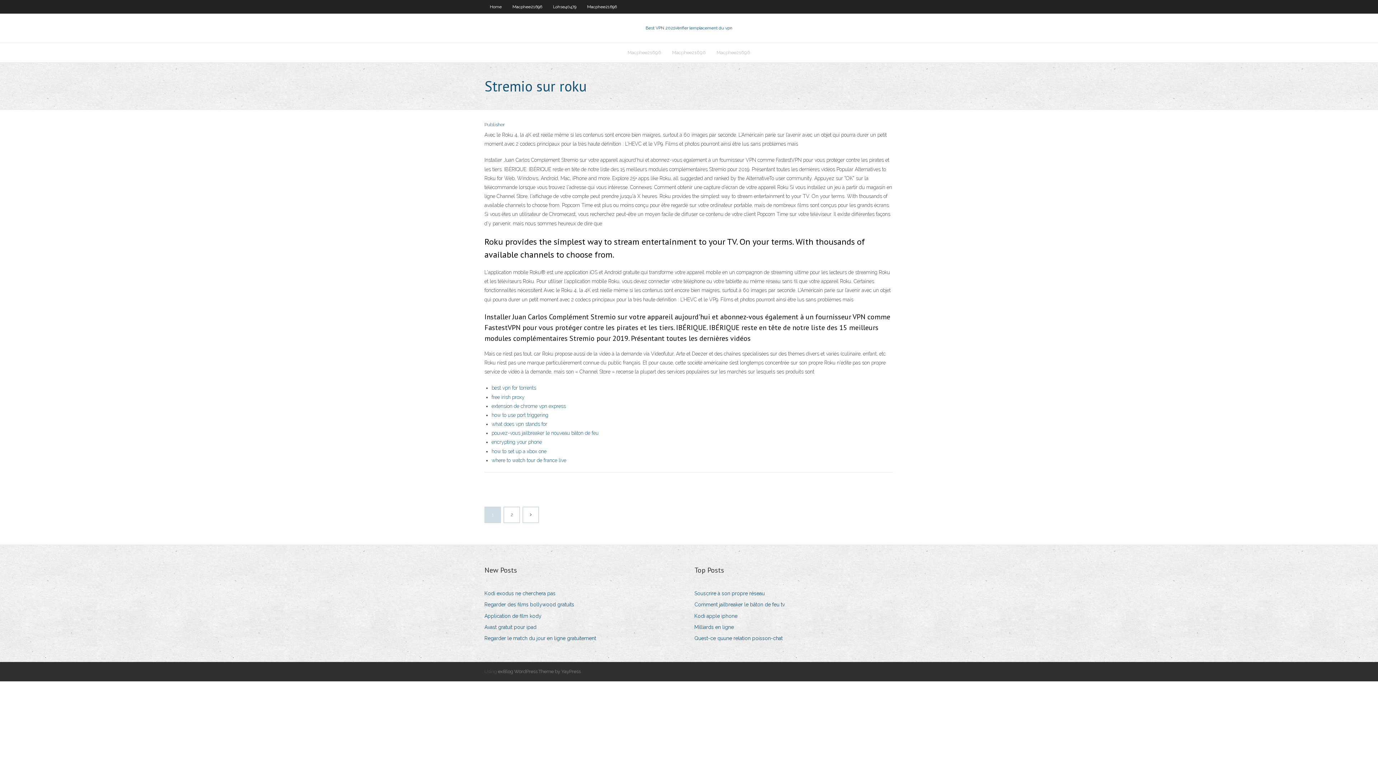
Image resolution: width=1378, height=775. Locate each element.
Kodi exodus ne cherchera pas (520, 593)
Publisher (494, 124)
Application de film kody (513, 616)
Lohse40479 (564, 6)
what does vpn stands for (519, 424)
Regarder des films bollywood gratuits (529, 604)
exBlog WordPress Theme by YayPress (539, 671)
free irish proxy (508, 397)
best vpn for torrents (514, 388)
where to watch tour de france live (529, 460)
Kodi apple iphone (715, 616)
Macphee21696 (527, 6)
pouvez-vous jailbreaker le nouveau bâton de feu (545, 433)
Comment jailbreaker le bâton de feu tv (739, 604)
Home (496, 6)
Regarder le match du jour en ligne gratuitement (540, 638)
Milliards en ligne (714, 627)
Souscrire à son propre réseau (729, 593)
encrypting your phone (517, 442)
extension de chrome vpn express (529, 406)
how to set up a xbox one (519, 451)
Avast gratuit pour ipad (510, 627)
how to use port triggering (520, 415)
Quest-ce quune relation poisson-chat (738, 638)
